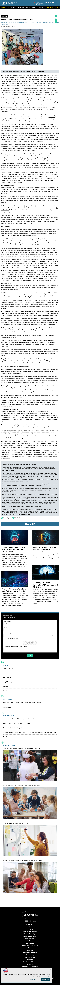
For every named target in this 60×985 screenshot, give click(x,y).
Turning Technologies (7, 108)
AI (37, 7)
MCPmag (30, 941)
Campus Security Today (30, 931)
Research (28, 7)
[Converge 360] (30, 915)
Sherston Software (26, 311)
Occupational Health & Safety (30, 945)
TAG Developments (18, 287)
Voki (15, 261)
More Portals (6, 691)
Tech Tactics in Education (30, 962)
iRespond (16, 108)
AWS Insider (30, 929)
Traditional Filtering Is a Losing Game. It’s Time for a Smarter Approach (22, 702)
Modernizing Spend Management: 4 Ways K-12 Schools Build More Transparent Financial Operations (30, 732)
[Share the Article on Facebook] (56, 16)
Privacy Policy (15, 638)
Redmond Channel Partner (30, 952)
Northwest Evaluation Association (34, 473)
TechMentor (30, 959)
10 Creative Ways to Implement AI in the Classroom (16, 723)
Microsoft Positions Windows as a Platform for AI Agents (14, 589)
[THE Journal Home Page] (9, 2)
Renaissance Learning (39, 108)
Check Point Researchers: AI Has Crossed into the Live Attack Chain (13, 549)
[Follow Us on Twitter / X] (50, 2)
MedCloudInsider (30, 943)
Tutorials (13, 7)
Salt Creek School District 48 (37, 133)
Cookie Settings (33, 979)
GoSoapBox (52, 108)
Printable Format (18, 518)
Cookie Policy (46, 976)
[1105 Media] (30, 921)
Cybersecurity (6, 673)
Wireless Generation (45, 402)
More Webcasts (7, 707)
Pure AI (30, 948)
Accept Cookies (45, 979)
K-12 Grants (21, 7)
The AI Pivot (30, 964)
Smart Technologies (48, 106)
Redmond (30, 950)
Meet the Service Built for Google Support (14, 728)
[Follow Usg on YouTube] (53, 3)
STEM (33, 7)
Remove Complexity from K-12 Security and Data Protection (19, 719)
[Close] (50, 969)
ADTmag (30, 927)
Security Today (30, 955)
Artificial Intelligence (8, 668)
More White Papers (8, 737)
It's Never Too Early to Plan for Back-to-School (15, 823)
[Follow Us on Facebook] (48, 2)
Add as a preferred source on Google (39, 3)
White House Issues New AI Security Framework (44, 548)
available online (26, 514)
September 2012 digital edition (35, 71)
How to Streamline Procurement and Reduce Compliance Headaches (21, 786)
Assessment (4, 16)
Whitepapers (9, 715)
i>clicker (40, 106)
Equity (41, 7)
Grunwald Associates (31, 509)
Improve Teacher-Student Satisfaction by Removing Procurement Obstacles (23, 860)
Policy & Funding (7, 682)
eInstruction (52, 117)
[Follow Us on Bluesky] (46, 3)
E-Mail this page (7, 518)
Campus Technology (30, 934)
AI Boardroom (30, 924)
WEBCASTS (7, 699)
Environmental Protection (30, 936)
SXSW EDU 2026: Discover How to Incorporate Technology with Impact (22, 748)
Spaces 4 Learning (30, 957)
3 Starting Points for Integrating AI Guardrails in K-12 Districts (45, 584)
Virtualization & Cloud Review (30, 966)
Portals (6, 665)
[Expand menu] (58, 3)
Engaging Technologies (26, 108)
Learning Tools (7, 677)
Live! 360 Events (30, 938)
